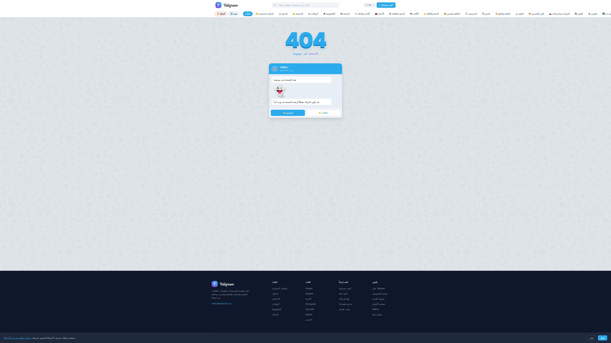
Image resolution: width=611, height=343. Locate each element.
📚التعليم (579, 14)
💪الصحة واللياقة (431, 14)
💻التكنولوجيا (329, 14)
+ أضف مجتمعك (386, 5)
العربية (308, 298)
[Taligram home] (226, 5)
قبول (602, 338)
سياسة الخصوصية (380, 293)
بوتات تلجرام (344, 309)
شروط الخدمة (378, 298)
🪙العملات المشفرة (265, 14)
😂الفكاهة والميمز (452, 14)
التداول (275, 293)
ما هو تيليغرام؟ (345, 304)
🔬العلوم (519, 14)
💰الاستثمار (297, 14)
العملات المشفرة (279, 288)
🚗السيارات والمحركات (559, 14)
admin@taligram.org (221, 303)
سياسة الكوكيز (378, 304)
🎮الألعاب (414, 14)
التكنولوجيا (276, 309)
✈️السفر (486, 14)
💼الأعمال (379, 14)
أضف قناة (343, 293)
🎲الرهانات (313, 14)
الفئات (248, 14)
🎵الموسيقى (471, 14)
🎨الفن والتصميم (536, 14)
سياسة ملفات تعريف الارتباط (17, 338)
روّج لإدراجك (344, 298)
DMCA (375, 309)
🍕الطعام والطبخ (502, 14)
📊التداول (283, 14)
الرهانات (275, 304)
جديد (234, 14)
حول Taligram (378, 288)
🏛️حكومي (592, 14)
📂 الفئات (323, 113)
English (309, 288)
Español (309, 293)
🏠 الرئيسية (288, 113)
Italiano (309, 314)
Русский (310, 309)
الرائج (221, 14)
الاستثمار (276, 298)
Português (311, 304)
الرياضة (275, 314)
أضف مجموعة (345, 288)
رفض (592, 338)
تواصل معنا (377, 314)
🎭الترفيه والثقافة (397, 14)
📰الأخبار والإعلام (362, 14)
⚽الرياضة (345, 14)
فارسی (309, 319)
